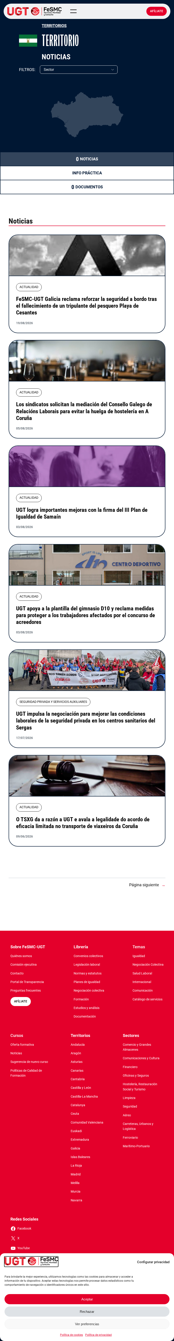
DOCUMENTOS (89, 187)
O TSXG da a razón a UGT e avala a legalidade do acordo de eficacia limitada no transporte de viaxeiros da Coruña (83, 822)
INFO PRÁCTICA (87, 173)
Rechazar (87, 1311)
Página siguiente (147, 884)
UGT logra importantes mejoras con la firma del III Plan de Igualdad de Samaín (81, 513)
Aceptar (87, 1299)
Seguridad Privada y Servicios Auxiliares (53, 702)
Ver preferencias (87, 1324)
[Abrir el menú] (73, 11)
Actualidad (28, 287)
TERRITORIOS (54, 25)
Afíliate (156, 11)
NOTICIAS (89, 159)
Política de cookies (71, 1334)
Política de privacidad (98, 1334)
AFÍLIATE (20, 1001)
